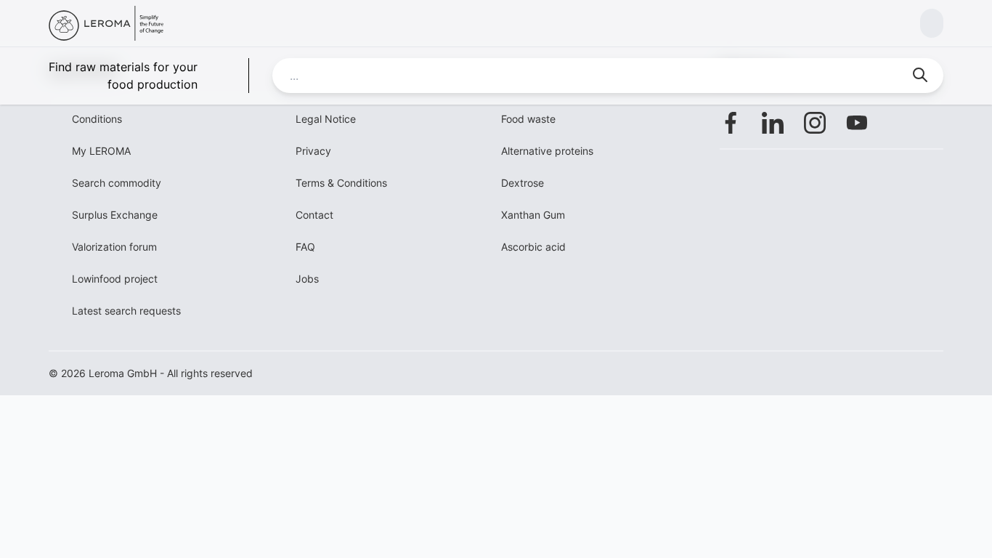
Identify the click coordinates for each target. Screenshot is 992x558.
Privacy (313, 151)
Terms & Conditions (341, 183)
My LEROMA (101, 151)
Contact (314, 215)
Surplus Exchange (115, 215)
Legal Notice (326, 119)
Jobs (307, 278)
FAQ (305, 246)
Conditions (97, 119)
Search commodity (116, 183)
